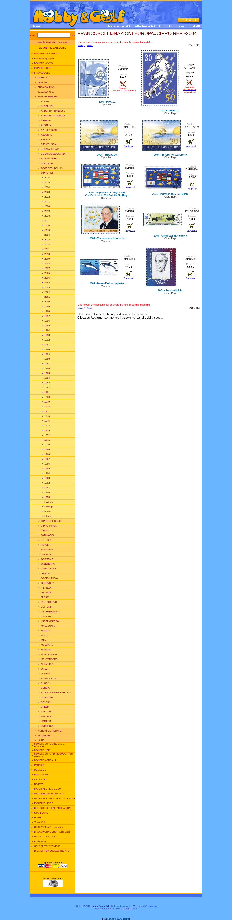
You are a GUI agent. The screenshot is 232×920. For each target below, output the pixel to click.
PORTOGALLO (49, 678)
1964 (47, 473)
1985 (47, 373)
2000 (47, 301)
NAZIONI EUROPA (47, 96)
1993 (47, 335)
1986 (47, 368)
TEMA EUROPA (46, 92)
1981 (47, 392)
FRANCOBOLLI (42, 73)
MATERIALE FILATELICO (47, 789)
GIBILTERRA (48, 564)
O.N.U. (44, 669)
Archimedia (151, 906)
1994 (47, 330)
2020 (47, 206)
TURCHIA (46, 716)
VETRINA (43, 82)
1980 (47, 397)
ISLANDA (46, 592)
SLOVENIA (47, 697)
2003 (47, 287)
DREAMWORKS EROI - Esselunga (52, 832)
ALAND (45, 101)
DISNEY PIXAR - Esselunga (49, 827)
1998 (47, 311)
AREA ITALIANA (46, 87)
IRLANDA (46, 587)
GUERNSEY (47, 583)
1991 (47, 344)
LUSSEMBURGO (50, 621)
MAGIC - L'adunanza (45, 836)
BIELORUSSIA (49, 144)
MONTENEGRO (49, 659)
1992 (47, 340)
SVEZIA (45, 707)
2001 (47, 297)
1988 (47, 359)
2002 (47, 292)
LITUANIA (46, 616)
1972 (47, 435)
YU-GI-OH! (39, 822)
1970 (47, 444)
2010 (47, 254)
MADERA (46, 630)
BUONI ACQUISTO (44, 58)
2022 (47, 196)
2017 (47, 220)
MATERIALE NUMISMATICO (49, 793)
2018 (47, 216)
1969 (47, 449)
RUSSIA (45, 683)
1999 (47, 306)
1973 (47, 430)
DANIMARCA (48, 535)
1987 (47, 363)
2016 (47, 225)
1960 (47, 492)
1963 (47, 478)
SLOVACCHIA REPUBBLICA (56, 692)
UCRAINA (46, 721)
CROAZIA (46, 530)
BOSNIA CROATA (50, 149)
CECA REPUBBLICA (52, 168)
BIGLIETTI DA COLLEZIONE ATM (51, 851)
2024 (47, 187)
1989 (47, 354)
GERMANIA (47, 559)
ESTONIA (46, 540)
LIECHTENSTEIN (50, 611)
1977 (47, 411)
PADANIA (39, 765)
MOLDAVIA (47, 645)
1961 (47, 487)
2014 (47, 235)
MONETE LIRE (42, 750)
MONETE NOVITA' (43, 63)
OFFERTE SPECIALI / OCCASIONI (52, 808)
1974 (47, 425)
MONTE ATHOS (49, 654)
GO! (73, 35)
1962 (47, 483)
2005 (47, 278)
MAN (43, 640)
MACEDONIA (48, 626)
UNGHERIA (47, 726)
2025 (47, 182)
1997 (47, 316)
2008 (47, 263)
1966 (47, 463)
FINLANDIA (47, 549)
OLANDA (46, 673)
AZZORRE (46, 135)
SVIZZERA (46, 711)
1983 (47, 382)
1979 (47, 402)
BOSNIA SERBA (49, 158)
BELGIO (45, 139)
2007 (47, 268)
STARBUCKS (41, 812)
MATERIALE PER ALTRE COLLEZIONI (54, 798)
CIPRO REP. (47, 173)
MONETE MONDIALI (45, 760)
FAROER (45, 545)
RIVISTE (38, 784)
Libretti (47, 516)
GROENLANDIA (49, 578)
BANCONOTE (41, 774)
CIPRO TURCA (49, 525)
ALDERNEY (47, 106)
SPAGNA (46, 702)
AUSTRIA (46, 125)
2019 (47, 211)
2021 (47, 201)
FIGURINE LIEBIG (43, 803)
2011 (47, 249)
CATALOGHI (40, 779)
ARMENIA (46, 120)
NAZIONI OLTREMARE (50, 731)
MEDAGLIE (40, 770)
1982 (47, 387)
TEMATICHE (44, 735)
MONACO (46, 649)
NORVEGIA (47, 664)
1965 (47, 468)
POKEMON (40, 841)
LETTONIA (46, 607)
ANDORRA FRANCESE (53, 111)
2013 (47, 239)
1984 (47, 378)
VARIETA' (43, 77)
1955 (47, 497)
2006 (47, 273)
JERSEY (45, 597)
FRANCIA (46, 554)
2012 (47, 244)
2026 (47, 177)
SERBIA (45, 688)
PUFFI (37, 817)
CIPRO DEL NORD (51, 521)
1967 (47, 459)
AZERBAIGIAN (49, 130)
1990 (47, 349)
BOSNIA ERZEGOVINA (53, 154)
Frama (47, 511)
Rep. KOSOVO (49, 602)
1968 (47, 454)
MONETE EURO (42, 68)
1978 (47, 406)
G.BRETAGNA (48, 568)
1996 (47, 320)
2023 (47, 192)
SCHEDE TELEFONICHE (47, 846)
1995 (47, 325)
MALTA (44, 635)
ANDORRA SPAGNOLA (53, 115)
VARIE (41, 740)
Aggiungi (128, 146)
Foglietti (48, 502)
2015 (47, 230)
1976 (47, 416)
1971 (47, 440)
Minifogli (48, 506)
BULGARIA (47, 163)
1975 (47, 421)
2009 (47, 258)
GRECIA (45, 573)
